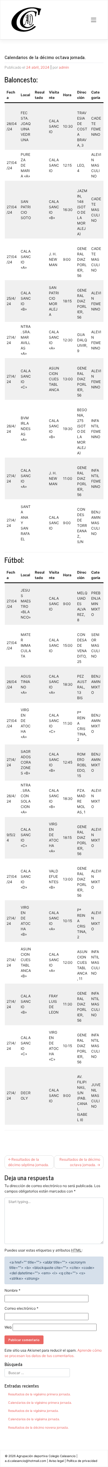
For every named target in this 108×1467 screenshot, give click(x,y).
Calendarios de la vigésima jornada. (34, 1419)
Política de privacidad (82, 1461)
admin (64, 67)
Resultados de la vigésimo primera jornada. (39, 1394)
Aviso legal (56, 1461)
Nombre (12, 1290)
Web (8, 1327)
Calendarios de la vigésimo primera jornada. (40, 1403)
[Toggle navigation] (94, 20)
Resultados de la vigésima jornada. (33, 1411)
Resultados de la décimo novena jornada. (38, 1428)
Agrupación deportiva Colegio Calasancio (46, 1456)
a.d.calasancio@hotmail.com (25, 1461)
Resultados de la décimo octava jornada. (79, 1162)
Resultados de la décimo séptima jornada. (28, 1162)
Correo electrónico (21, 1308)
